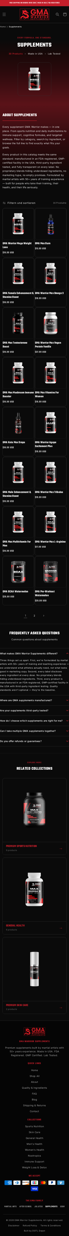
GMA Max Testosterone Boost (15, 345)
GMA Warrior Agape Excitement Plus (45, 445)
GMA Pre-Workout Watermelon (45, 594)
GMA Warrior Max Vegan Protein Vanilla (48, 345)
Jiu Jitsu (38, 1206)
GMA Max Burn (42, 244)
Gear (62, 1206)
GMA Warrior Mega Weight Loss (17, 246)
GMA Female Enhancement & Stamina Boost (18, 295)
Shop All (35, 1076)
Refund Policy (30, 1225)
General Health (34, 1138)
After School (25, 1206)
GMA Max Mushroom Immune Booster (18, 395)
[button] (4, 14)
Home (3, 26)
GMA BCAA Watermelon (15, 592)
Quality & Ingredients (34, 1087)
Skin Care (34, 1132)
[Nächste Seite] (43, 615)
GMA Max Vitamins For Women (47, 395)
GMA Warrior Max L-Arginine (50, 542)
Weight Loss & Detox (34, 1167)
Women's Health (34, 1149)
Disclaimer (13, 1225)
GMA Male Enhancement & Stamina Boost (17, 494)
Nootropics (34, 1155)
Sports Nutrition (34, 1126)
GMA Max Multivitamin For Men (17, 544)
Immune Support (34, 1161)
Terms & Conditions (51, 1225)
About (34, 1081)
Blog (34, 1099)
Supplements (51, 1206)
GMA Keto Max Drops (14, 443)
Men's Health (34, 1143)
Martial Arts (10, 1206)
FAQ (34, 1093)
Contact (34, 1111)
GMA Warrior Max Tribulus (49, 492)
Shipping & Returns (34, 1105)
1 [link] (25, 615)
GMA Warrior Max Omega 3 (49, 293)
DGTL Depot (38, 1230)
